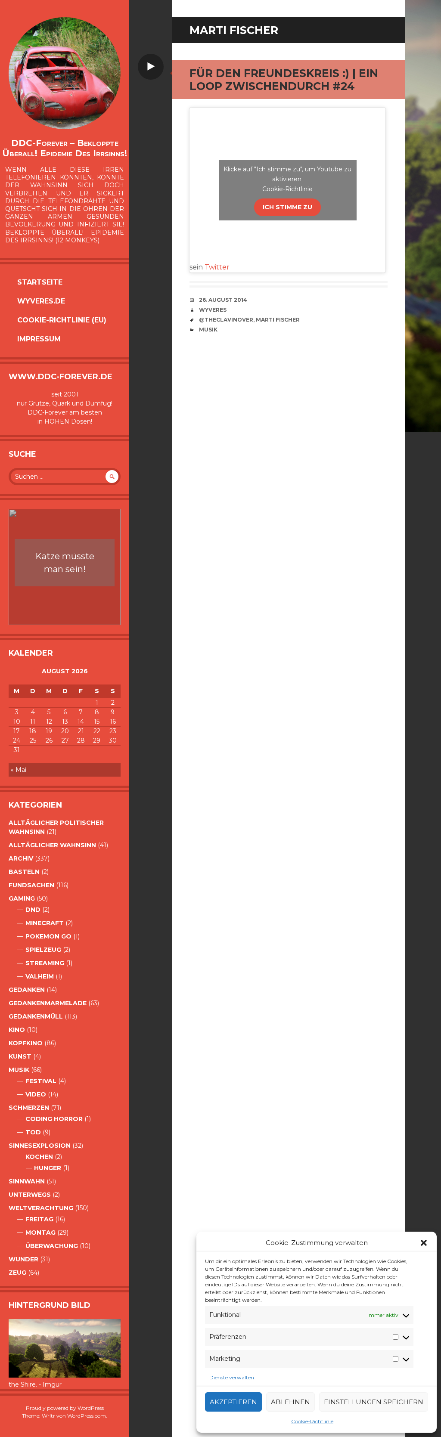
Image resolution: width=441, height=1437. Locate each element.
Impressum (39, 339)
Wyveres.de (41, 301)
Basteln (24, 872)
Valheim (39, 976)
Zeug (17, 1272)
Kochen (39, 1157)
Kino (17, 1030)
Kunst (20, 1056)
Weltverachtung (41, 1208)
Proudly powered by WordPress (65, 1408)
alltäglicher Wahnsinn (52, 845)
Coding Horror (54, 1119)
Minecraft (44, 923)
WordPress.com (86, 1415)
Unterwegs (30, 1195)
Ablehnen (290, 1402)
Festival (40, 1081)
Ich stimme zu (287, 207)
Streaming (44, 963)
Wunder (23, 1259)
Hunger (47, 1168)
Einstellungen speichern (373, 1402)
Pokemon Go (48, 936)
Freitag (39, 1219)
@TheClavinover (226, 319)
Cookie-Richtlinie (312, 1421)
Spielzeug (43, 950)
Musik (19, 1070)
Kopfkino (26, 1043)
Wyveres (213, 310)
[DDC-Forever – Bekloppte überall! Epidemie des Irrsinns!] (64, 73)
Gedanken (27, 990)
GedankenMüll (36, 1016)
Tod (33, 1132)
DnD (32, 910)
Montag (40, 1232)
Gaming (22, 898)
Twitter (217, 267)
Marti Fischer (278, 319)
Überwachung (51, 1246)
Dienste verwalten (231, 1377)
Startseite (39, 282)
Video (35, 1094)
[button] (423, 1243)
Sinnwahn (27, 1181)
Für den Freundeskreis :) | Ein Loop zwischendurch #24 (283, 80)
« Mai (18, 770)
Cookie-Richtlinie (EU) (61, 320)
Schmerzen (29, 1108)
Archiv (21, 858)
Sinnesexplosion (40, 1145)
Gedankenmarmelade (48, 1003)
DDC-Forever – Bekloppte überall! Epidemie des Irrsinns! (64, 148)
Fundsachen (31, 885)
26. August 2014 (223, 300)
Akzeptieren (233, 1402)
